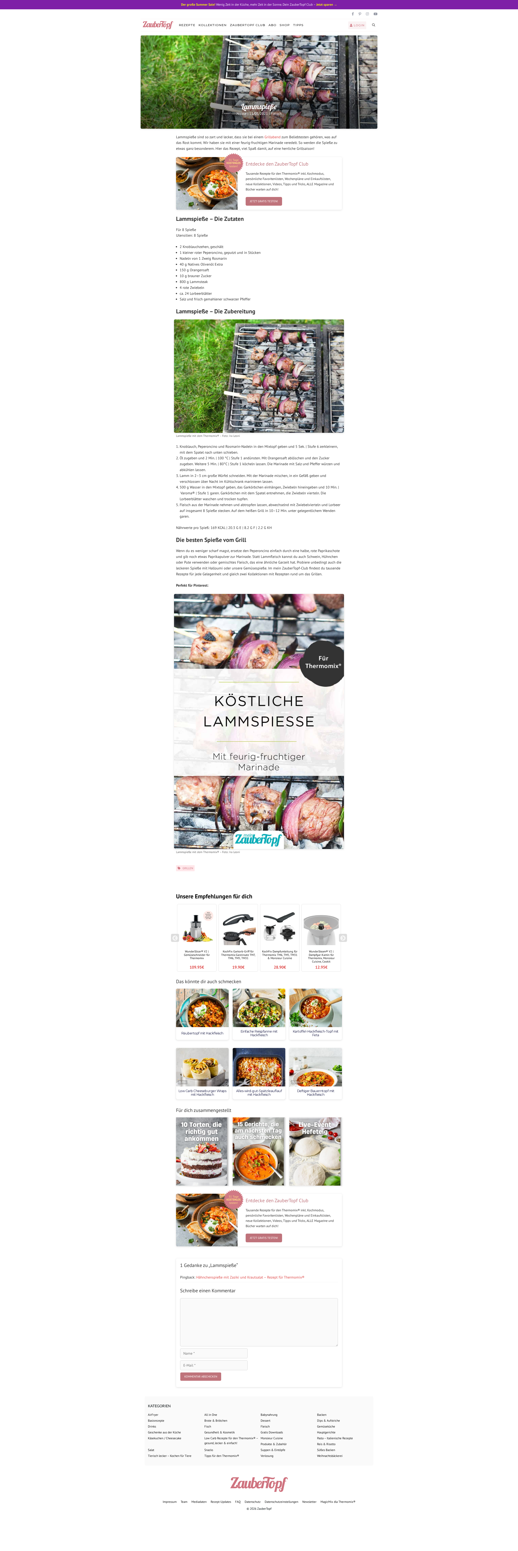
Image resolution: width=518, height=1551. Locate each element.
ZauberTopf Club (247, 25)
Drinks (152, 1426)
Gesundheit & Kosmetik (219, 1432)
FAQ (238, 1502)
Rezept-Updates (221, 1502)
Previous (175, 940)
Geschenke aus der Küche (164, 1432)
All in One (210, 1415)
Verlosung (267, 1456)
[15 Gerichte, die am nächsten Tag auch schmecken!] (259, 1151)
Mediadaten (199, 1502)
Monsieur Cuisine (272, 1438)
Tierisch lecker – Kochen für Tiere (169, 1456)
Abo (272, 25)
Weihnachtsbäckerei (330, 1456)
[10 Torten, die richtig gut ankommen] (202, 1151)
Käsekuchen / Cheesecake (164, 1438)
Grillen (188, 868)
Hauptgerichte (326, 1432)
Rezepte (187, 25)
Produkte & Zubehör (274, 1444)
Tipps (298, 25)
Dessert (265, 1420)
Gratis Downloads (272, 1432)
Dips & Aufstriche (328, 1420)
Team (184, 1502)
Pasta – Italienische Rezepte (335, 1438)
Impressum (170, 1502)
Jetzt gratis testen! (264, 201)
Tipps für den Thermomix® (221, 1456)
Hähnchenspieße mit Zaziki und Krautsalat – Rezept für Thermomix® (250, 1277)
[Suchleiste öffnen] (373, 25)
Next (344, 940)
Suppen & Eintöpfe (273, 1450)
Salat (151, 1450)
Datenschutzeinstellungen (281, 1502)
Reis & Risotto (326, 1444)
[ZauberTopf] (159, 25)
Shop (285, 25)
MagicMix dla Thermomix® (338, 1502)
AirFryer (153, 1415)
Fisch (207, 1426)
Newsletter (309, 1502)
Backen (321, 1415)
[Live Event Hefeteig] (315, 1151)
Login (359, 25)
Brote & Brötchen (215, 1420)
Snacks (208, 1450)
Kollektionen (212, 25)
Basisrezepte (156, 1420)
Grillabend (272, 137)
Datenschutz (253, 1502)
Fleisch (276, 113)
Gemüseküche (326, 1426)
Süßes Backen (326, 1450)
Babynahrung (269, 1415)
